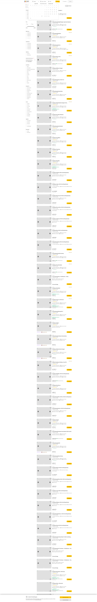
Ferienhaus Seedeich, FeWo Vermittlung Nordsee (60, 172)
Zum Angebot (69, 29)
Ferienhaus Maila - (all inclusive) (57, 583)
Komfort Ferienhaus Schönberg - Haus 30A (59, 362)
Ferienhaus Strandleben (56, 137)
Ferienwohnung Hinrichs (56, 45)
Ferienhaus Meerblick (56, 160)
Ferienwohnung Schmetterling (57, 91)
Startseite (26, 4)
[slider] (26, 26)
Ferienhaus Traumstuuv (56, 149)
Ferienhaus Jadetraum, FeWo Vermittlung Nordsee (60, 218)
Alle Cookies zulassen (65, 597)
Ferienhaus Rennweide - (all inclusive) (58, 571)
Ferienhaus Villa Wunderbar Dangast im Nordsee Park (61, 102)
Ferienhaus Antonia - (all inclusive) (58, 299)
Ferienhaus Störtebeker (56, 288)
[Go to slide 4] (44, 41)
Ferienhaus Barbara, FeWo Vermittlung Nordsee (60, 467)
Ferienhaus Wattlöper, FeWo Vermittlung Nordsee (60, 373)
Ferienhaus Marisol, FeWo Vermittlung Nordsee (60, 525)
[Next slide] (50, 25)
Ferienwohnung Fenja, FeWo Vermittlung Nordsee (60, 241)
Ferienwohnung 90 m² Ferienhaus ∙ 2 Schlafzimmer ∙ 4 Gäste (62, 548)
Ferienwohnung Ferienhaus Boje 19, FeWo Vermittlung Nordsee (63, 536)
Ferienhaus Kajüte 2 (55, 322)
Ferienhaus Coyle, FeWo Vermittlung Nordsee (60, 490)
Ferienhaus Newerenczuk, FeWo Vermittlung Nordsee (61, 195)
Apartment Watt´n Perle (56, 56)
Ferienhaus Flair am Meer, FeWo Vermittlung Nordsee (61, 207)
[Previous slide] (38, 25)
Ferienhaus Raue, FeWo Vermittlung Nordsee (59, 230)
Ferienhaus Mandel (55, 419)
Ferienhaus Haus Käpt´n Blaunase (57, 114)
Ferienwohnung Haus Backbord (57, 126)
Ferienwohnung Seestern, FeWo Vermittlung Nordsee (61, 408)
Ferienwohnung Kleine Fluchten (57, 456)
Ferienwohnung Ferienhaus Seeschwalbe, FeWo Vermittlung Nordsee (63, 431)
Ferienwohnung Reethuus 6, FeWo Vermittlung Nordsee (61, 513)
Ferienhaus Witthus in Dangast (57, 68)
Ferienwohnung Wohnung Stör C (57, 311)
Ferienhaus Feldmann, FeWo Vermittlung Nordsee (60, 502)
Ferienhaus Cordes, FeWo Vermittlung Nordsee (60, 184)
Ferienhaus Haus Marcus (56, 385)
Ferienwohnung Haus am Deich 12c (58, 79)
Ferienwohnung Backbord (56, 33)
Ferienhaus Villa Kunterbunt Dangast (58, 349)
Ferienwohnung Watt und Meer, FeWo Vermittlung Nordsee (62, 396)
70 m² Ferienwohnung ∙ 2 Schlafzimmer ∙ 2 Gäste (60, 276)
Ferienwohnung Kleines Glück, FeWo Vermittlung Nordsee (62, 479)
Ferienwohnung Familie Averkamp (58, 253)
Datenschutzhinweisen (38, 599)
